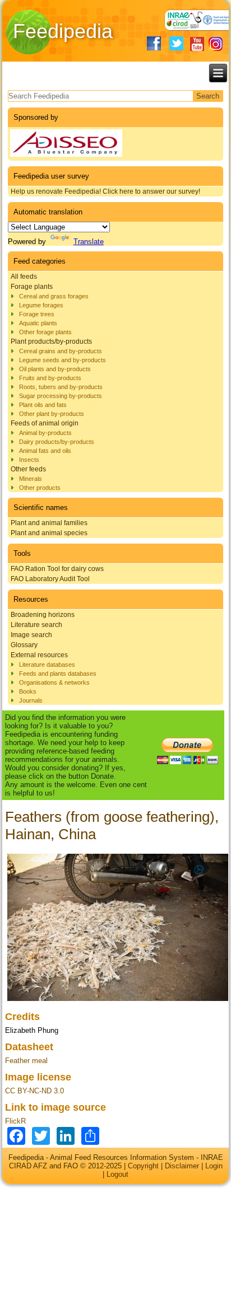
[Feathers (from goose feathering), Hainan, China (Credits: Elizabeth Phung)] (117, 1000)
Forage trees (36, 314)
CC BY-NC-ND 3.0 (34, 1091)
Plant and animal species (49, 533)
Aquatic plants (38, 323)
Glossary (24, 645)
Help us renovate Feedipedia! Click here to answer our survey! (105, 191)
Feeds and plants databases (57, 673)
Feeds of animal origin (44, 423)
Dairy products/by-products (56, 441)
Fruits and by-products (50, 378)
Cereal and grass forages (54, 296)
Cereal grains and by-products (60, 351)
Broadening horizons (43, 615)
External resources (39, 655)
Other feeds (28, 469)
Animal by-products (45, 432)
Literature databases (47, 664)
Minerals (30, 478)
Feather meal (26, 1060)
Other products (40, 487)
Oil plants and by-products (55, 369)
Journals (31, 700)
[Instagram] (216, 44)
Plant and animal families (49, 523)
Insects (29, 459)
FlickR (15, 1121)
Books (27, 691)
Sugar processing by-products (60, 395)
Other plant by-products (51, 413)
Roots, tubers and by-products (61, 386)
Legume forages (41, 305)
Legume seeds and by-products (62, 360)
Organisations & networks (54, 682)
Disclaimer (182, 1166)
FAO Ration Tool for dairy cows (57, 569)
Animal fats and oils (45, 450)
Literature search (36, 625)
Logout (117, 1174)
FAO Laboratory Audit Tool (50, 579)
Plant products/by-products (51, 341)
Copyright (143, 1166)
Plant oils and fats (43, 404)
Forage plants (32, 287)
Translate (88, 241)
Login (214, 1166)
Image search (31, 635)
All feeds (24, 276)
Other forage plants (45, 332)
